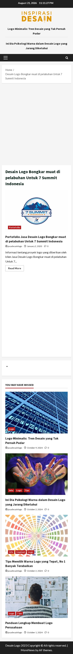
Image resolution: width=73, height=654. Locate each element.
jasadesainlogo (15, 246)
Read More (16, 269)
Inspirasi (20, 552)
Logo (11, 429)
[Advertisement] (36, 123)
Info (11, 490)
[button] (5, 57)
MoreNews (28, 650)
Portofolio (14, 227)
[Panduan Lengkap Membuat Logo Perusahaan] (36, 597)
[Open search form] (67, 57)
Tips (27, 490)
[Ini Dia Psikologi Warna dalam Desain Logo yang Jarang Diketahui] (36, 474)
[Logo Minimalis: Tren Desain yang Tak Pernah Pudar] (36, 412)
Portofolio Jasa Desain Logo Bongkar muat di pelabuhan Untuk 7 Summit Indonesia (36, 211)
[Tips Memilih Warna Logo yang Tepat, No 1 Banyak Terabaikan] (36, 536)
